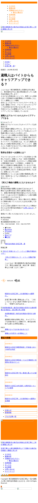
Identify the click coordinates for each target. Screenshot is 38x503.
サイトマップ (14, 23)
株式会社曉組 (10, 244)
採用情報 (12, 15)
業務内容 (12, 8)
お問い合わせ (14, 21)
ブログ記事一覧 (10, 416)
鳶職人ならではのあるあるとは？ (17, 329)
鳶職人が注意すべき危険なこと (16, 333)
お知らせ (8, 410)
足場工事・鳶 (10, 66)
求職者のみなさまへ (16, 10)
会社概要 (12, 19)
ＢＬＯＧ (12, 17)
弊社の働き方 (18, 12)
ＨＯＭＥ (12, 6)
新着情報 (8, 412)
